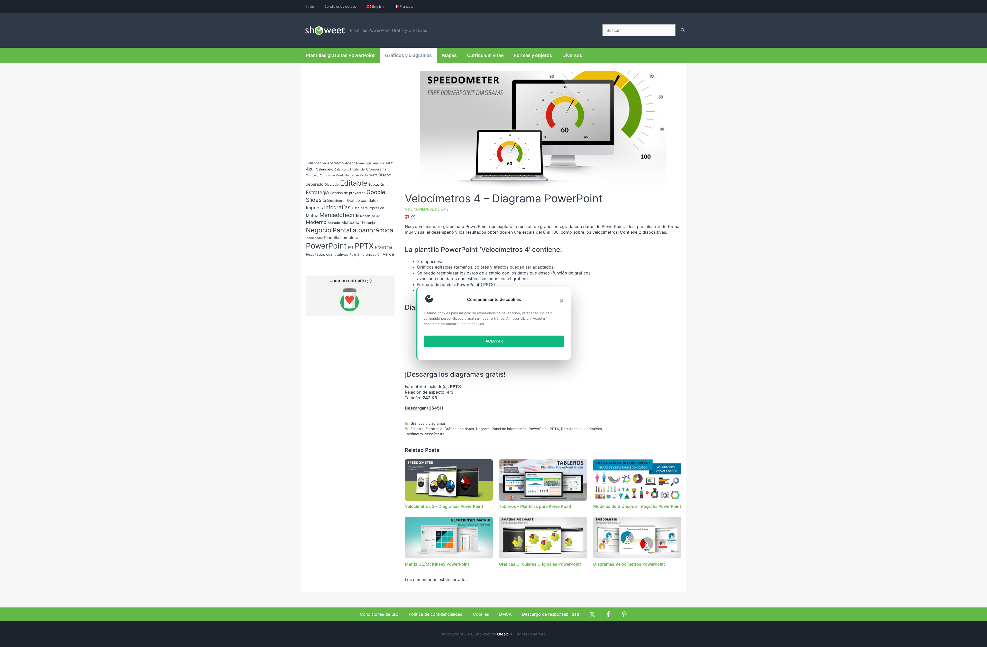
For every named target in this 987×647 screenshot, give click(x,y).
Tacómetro (414, 434)
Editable (417, 429)
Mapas (449, 55)
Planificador (314, 238)
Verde (388, 254)
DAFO (373, 175)
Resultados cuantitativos (581, 429)
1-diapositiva (316, 163)
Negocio (483, 429)
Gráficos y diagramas (408, 55)
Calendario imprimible (349, 169)
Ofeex (502, 634)
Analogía (365, 163)
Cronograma (376, 169)
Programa (383, 247)
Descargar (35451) (424, 408)
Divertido (332, 184)
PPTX (554, 429)
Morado (334, 223)
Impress (314, 207)
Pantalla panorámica (363, 230)
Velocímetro (434, 434)
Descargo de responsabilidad (550, 614)
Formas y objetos (533, 55)
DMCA (505, 614)
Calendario (324, 169)
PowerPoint (538, 429)
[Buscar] (682, 30)
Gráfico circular (334, 201)
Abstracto (335, 163)
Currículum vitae (485, 55)
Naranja (368, 223)
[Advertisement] (638, 294)
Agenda (351, 163)
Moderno (316, 222)
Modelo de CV (370, 216)
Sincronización (369, 254)
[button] (561, 300)
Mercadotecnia (339, 215)
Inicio (310, 6)
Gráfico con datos (459, 429)
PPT (350, 247)
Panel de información (509, 429)
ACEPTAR (494, 341)
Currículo (312, 175)
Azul (310, 169)
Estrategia (434, 429)
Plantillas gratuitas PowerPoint (340, 55)
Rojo (353, 254)
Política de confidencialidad (436, 614)
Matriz (312, 215)
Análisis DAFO (383, 163)
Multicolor (351, 222)
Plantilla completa (341, 237)
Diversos (572, 55)
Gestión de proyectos (347, 193)
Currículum (327, 175)
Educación (376, 184)
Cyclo (364, 175)
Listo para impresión (368, 208)
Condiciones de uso (340, 6)
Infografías (337, 207)
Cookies (481, 614)
